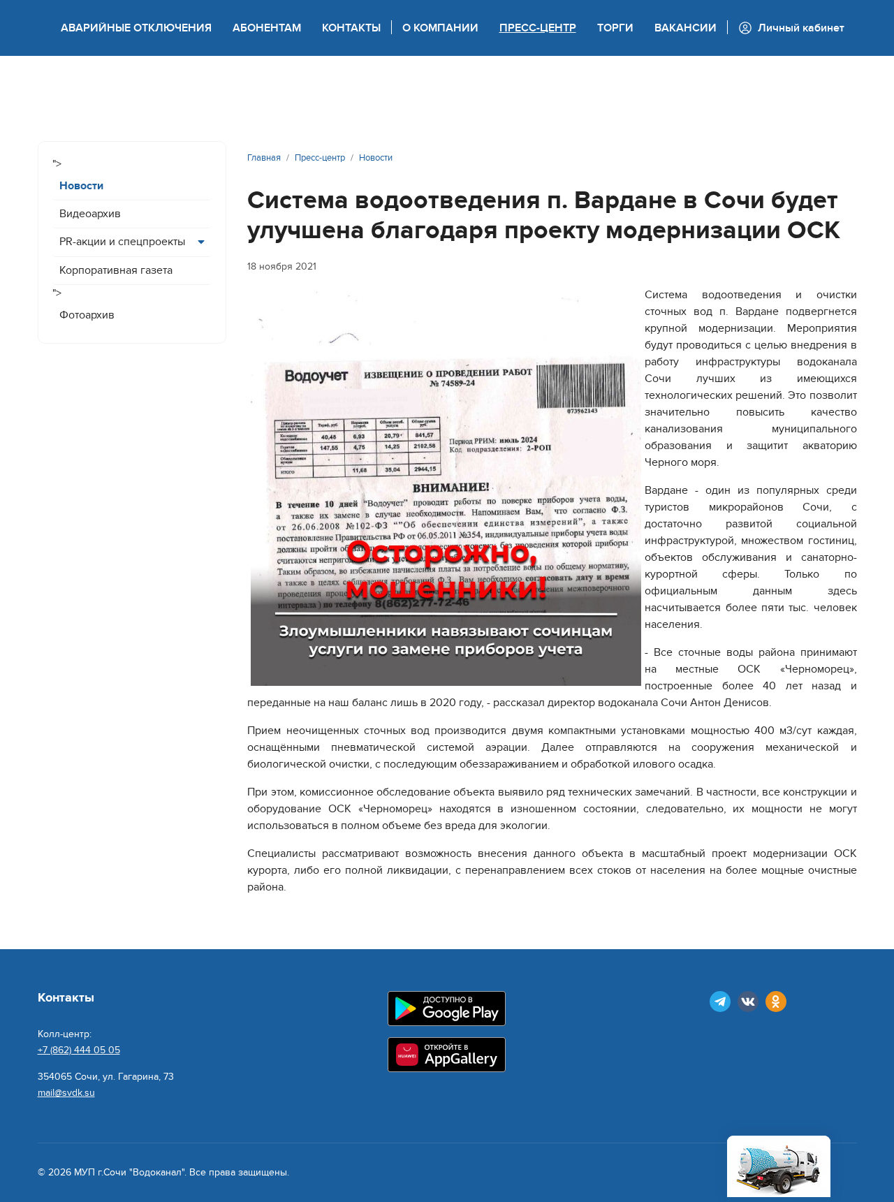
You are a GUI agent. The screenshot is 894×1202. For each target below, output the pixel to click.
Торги (615, 28)
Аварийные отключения (136, 28)
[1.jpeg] (446, 488)
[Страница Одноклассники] (775, 1001)
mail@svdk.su (66, 1093)
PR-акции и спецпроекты (122, 242)
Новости (81, 186)
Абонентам (267, 28)
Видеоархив (90, 214)
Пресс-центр (537, 28)
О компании (440, 28)
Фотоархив (87, 315)
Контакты (351, 28)
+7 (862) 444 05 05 (79, 1050)
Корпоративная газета (116, 270)
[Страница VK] (748, 1001)
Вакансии (685, 28)
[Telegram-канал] (720, 1001)
